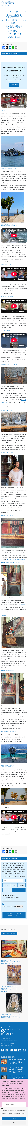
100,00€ (22, 885)
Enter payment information (14, 915)
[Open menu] (26, 3)
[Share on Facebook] (3, 47)
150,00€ (7, 890)
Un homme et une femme (8, 499)
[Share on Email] (16, 47)
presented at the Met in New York (16, 559)
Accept (14, 1118)
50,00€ (14, 885)
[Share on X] (7, 47)
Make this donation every (9, 906)
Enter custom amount (18, 890)
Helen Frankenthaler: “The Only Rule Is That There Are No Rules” (14, 962)
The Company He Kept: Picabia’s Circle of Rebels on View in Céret (12, 1016)
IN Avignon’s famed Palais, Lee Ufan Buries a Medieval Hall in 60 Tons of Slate (14, 989)
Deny (14, 1122)
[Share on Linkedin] (10, 47)
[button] (2, 1108)
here (13, 291)
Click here (14, 85)
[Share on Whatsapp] (13, 47)
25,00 (6, 885)
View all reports (9, 933)
